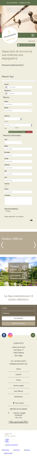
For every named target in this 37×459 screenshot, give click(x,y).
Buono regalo (27, 45)
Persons (7, 116)
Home (18, 369)
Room (6, 101)
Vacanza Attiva (14, 268)
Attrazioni (15, 275)
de (31, 41)
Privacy (6, 440)
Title (5, 139)
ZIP (5, 171)
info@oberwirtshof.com (18, 364)
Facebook (4, 335)
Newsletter (18, 397)
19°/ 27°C (18, 418)
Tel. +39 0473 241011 (18, 361)
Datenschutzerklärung (11, 209)
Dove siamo (19, 403)
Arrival (6, 84)
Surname (7, 152)
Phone (6, 189)
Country (6, 183)
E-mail (6, 158)
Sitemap (7, 441)
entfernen (29, 132)
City (5, 177)
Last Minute (18, 391)
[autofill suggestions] (13, 125)
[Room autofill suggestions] (31, 104)
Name (6, 146)
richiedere (12, 3)
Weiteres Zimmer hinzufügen (17, 132)
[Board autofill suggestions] (31, 110)
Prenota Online (18, 323)
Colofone (7, 439)
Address (7, 165)
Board (6, 108)
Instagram (10, 335)
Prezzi (18, 380)
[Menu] (32, 35)
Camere (18, 374)
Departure (7, 90)
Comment (7, 195)
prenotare (24, 3)
